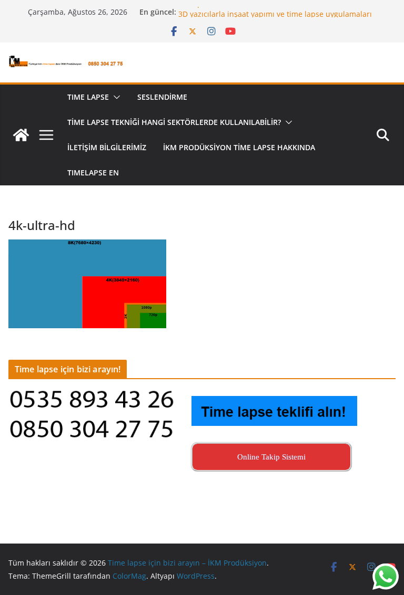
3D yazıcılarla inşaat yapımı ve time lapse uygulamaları (275, 17)
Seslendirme (162, 97)
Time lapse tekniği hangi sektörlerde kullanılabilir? (174, 122)
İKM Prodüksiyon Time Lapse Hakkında (239, 147)
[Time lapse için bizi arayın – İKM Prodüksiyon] (21, 135)
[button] (114, 97)
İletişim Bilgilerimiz (106, 147)
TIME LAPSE (88, 97)
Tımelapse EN (93, 173)
